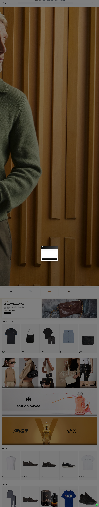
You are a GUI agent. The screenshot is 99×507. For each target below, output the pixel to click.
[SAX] (43, 246)
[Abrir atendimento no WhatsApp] (97, 505)
